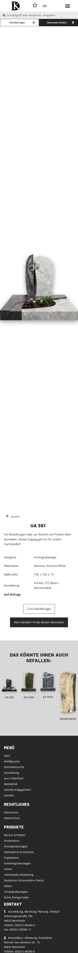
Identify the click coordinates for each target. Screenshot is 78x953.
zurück (15, 516)
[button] (68, 6)
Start (7, 755)
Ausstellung (11, 772)
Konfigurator (12, 761)
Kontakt (9, 795)
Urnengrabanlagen (16, 891)
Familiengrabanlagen (17, 863)
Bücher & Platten (14, 835)
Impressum (11, 812)
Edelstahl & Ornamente (19, 852)
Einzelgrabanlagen (16, 846)
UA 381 (9, 697)
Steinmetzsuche (14, 767)
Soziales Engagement (17, 789)
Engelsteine (11, 857)
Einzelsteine (11, 840)
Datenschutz (12, 818)
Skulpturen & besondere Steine (24, 880)
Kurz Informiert (13, 778)
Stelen (8, 886)
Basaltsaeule (68, 718)
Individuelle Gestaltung (19, 874)
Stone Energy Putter (16, 897)
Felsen (8, 869)
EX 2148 (29, 697)
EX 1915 (48, 697)
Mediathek (10, 784)
